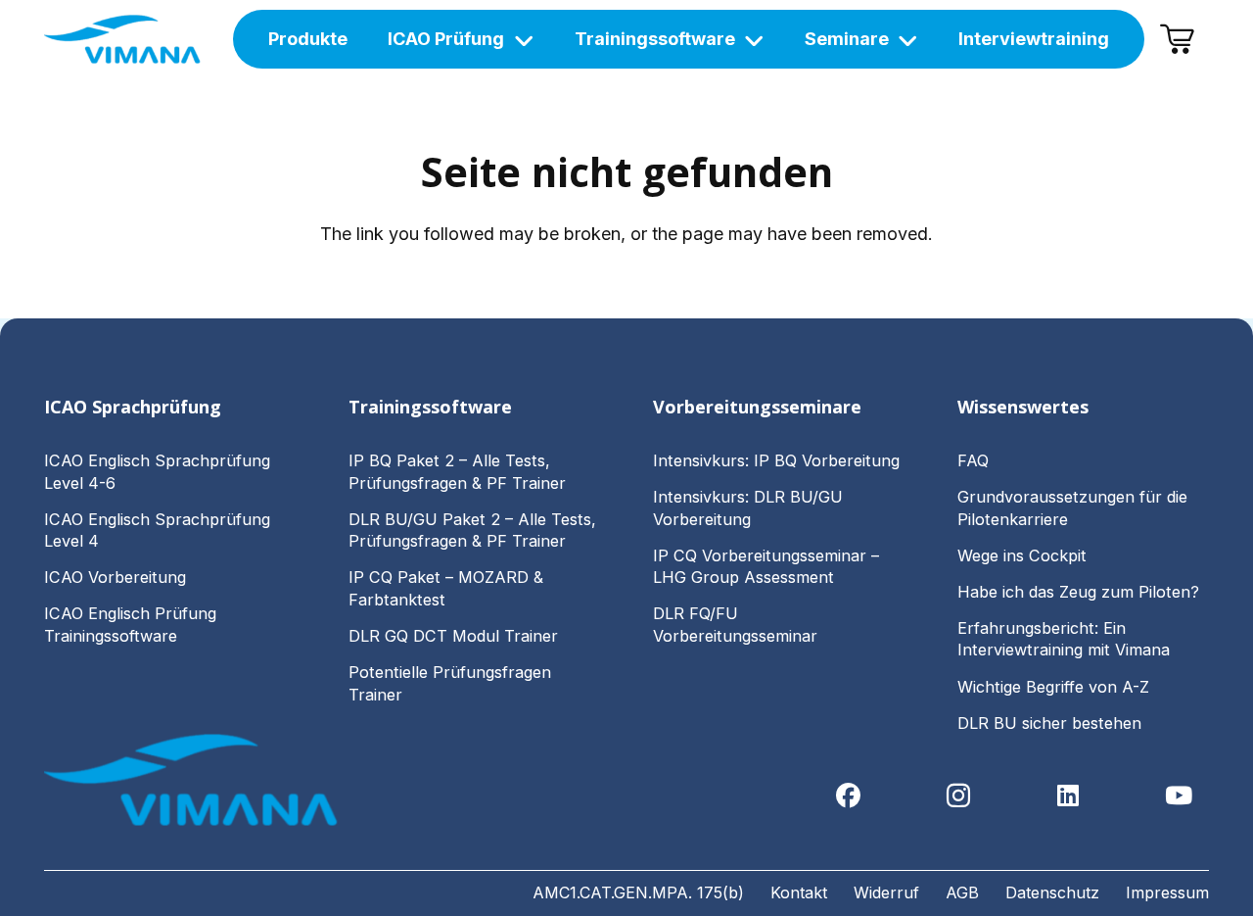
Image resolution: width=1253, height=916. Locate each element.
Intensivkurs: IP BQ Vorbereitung (776, 460)
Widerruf (886, 892)
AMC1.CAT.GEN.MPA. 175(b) (638, 892)
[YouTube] (1179, 796)
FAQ (973, 460)
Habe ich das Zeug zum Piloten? (1080, 592)
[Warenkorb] (1176, 39)
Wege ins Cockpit (1022, 555)
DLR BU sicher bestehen (1049, 723)
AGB (962, 892)
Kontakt (798, 892)
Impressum (1167, 892)
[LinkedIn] (1068, 796)
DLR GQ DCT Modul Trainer (453, 636)
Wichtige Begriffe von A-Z (1053, 687)
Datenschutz (1052, 892)
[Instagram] (959, 796)
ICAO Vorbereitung (115, 577)
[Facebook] (848, 796)
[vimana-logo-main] (122, 39)
